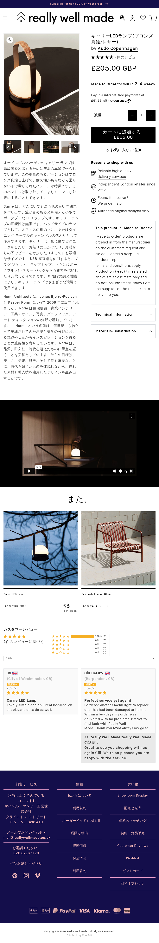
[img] (41, 693)
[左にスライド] (7, 148)
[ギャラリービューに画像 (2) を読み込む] (31, 147)
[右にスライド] (75, 148)
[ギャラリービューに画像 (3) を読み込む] (50, 147)
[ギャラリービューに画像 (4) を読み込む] (69, 147)
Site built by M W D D (79, 935)
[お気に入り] (143, 18)
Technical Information (114, 315)
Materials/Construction (115, 331)
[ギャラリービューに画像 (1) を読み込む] (13, 147)
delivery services (112, 176)
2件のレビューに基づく (23, 642)
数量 (97, 115)
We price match (111, 203)
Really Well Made (77, 931)
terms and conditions (113, 265)
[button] (5, 18)
